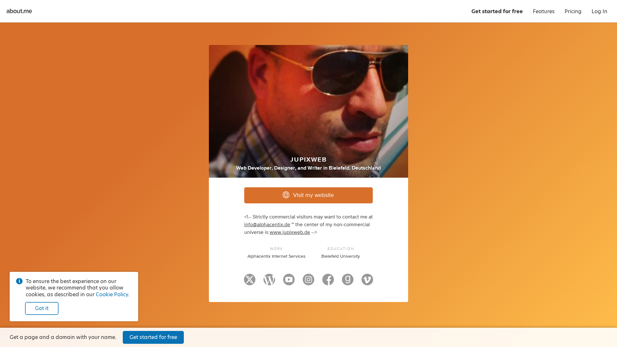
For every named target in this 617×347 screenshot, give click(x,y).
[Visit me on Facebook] (328, 282)
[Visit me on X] (249, 282)
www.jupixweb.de (290, 232)
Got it (42, 308)
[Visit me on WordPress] (269, 282)
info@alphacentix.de (267, 224)
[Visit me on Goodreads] (347, 282)
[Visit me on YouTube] (289, 282)
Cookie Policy (112, 294)
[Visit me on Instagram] (308, 282)
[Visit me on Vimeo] (367, 282)
